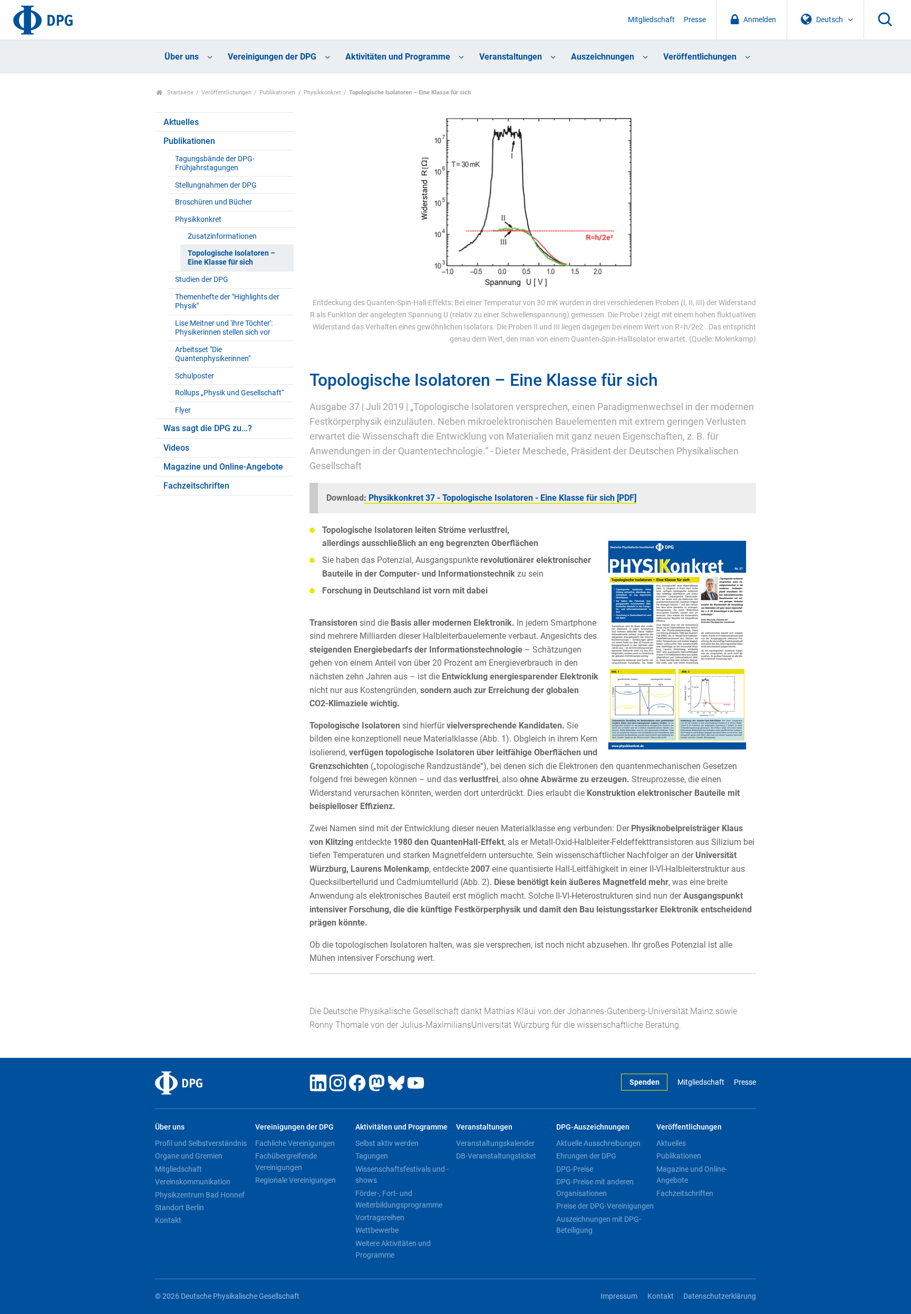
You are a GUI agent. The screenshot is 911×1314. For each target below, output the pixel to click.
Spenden (644, 1082)
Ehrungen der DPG (586, 1156)
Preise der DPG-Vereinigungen (605, 1206)
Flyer (183, 410)
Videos (176, 448)
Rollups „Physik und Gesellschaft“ (229, 392)
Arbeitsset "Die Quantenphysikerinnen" (212, 354)
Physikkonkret (322, 92)
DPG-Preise (574, 1169)
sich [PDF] (616, 498)
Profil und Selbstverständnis (201, 1143)
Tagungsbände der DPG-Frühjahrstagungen (215, 163)
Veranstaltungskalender (495, 1143)
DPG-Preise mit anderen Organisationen (595, 1187)
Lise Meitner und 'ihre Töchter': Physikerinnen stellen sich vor (224, 328)
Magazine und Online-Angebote (223, 467)
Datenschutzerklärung (719, 1296)
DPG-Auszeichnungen (592, 1127)
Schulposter (194, 376)
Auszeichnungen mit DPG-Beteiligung (598, 1225)
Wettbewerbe (377, 1230)
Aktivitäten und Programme (397, 57)
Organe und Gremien (188, 1156)
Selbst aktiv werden (387, 1143)
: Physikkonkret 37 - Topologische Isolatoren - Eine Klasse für (480, 498)
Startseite (179, 92)
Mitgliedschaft (651, 19)
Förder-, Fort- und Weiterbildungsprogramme (398, 1199)
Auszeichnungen (602, 57)
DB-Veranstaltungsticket (496, 1156)
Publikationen (277, 92)
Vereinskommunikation (192, 1181)
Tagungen (371, 1156)
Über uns (181, 57)
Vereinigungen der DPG (272, 57)
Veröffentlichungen (699, 57)
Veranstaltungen (510, 57)
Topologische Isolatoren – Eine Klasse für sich (231, 258)
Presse (695, 19)
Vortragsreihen (379, 1217)
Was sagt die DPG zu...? (207, 428)
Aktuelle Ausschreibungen (598, 1143)
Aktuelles (181, 122)
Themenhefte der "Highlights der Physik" (227, 301)
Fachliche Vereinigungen (295, 1143)
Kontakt (168, 1220)
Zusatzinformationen (222, 236)
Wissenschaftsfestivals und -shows (402, 1175)
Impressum (618, 1296)
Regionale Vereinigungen (295, 1180)
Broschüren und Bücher (213, 202)
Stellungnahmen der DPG (216, 185)
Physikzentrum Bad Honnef (200, 1195)
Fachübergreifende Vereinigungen (286, 1162)
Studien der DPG (201, 279)
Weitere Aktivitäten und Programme (393, 1249)
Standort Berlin (179, 1207)
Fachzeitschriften (196, 486)
